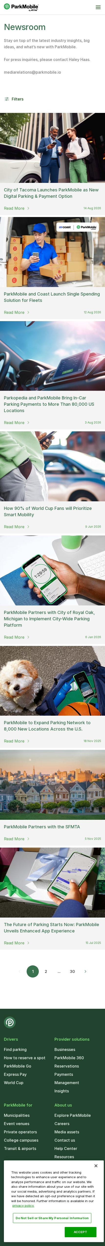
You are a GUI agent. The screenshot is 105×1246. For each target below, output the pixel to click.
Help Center (65, 1148)
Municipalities (17, 1115)
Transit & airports (20, 1148)
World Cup (13, 1082)
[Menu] (98, 7)
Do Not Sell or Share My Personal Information (52, 1218)
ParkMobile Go (17, 1066)
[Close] (96, 1165)
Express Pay (15, 1074)
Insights (61, 1090)
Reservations (66, 1066)
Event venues (16, 1123)
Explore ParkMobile (72, 1115)
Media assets (66, 1131)
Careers (61, 1123)
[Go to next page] (85, 971)
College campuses (21, 1140)
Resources (64, 1156)
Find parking (15, 1049)
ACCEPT (80, 1232)
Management (66, 1082)
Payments (63, 1074)
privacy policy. (23, 1205)
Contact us (64, 1140)
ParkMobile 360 (69, 1057)
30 (72, 971)
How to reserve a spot (24, 1057)
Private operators (20, 1131)
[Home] (21, 7)
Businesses (64, 1049)
